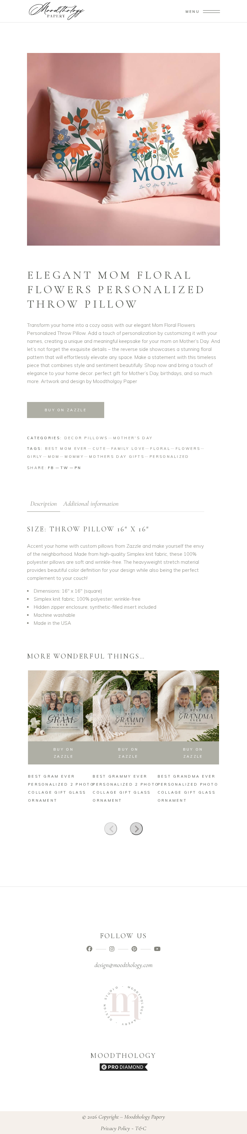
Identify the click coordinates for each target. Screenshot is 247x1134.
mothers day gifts (116, 456)
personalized (169, 456)
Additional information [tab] (91, 504)
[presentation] (110, 828)
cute (99, 448)
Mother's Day (133, 438)
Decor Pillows (86, 438)
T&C (140, 1128)
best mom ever (66, 448)
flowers (188, 448)
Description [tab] (43, 504)
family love (128, 448)
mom (54, 456)
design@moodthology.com (123, 965)
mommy (74, 456)
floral (160, 448)
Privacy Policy (115, 1128)
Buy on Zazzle (66, 410)
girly (35, 456)
